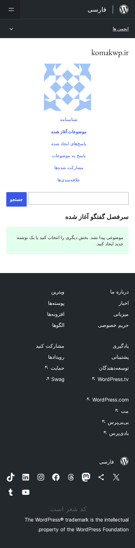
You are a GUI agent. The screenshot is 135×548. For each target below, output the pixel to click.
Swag (54, 379)
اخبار (124, 303)
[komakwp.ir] (67, 88)
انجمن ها (121, 28)
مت (122, 411)
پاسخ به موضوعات (69, 155)
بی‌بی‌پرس (115, 422)
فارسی (106, 462)
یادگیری (121, 346)
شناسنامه (69, 119)
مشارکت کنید (50, 346)
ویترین (57, 291)
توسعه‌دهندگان (114, 368)
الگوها (58, 325)
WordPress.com (107, 400)
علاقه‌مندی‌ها (68, 179)
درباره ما (119, 291)
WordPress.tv (110, 379)
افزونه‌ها (55, 314)
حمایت (54, 368)
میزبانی (121, 314)
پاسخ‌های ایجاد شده (68, 143)
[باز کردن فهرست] (10, 9)
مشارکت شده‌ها (69, 167)
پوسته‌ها (56, 303)
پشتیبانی (120, 357)
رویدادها (56, 357)
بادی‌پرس (116, 433)
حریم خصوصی (113, 325)
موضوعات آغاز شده (69, 131)
